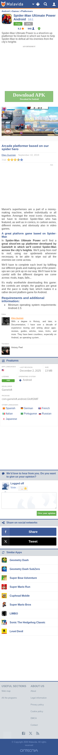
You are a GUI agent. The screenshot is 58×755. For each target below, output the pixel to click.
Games (15, 11)
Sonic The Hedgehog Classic (27, 622)
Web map (6, 691)
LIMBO (14, 613)
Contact (34, 725)
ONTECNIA (29, 750)
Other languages (10, 405)
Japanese (11, 419)
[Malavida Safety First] (39, 28)
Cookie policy (37, 711)
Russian (46, 413)
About (33, 691)
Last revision (26, 367)
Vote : (13, 487)
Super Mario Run (20, 586)
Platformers (27, 11)
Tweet (33, 541)
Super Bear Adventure (23, 578)
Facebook (22, 733)
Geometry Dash (19, 560)
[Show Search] (46, 4)
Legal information (39, 698)
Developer (7, 386)
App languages (9, 367)
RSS (36, 733)
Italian (9, 413)
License (5, 376)
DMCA (34, 718)
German (28, 408)
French (46, 408)
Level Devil (16, 631)
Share (33, 532)
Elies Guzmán (17, 318)
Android (6, 11)
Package (6, 396)
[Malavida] (12, 4)
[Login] (54, 4)
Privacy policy (37, 704)
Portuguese (30, 413)
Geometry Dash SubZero (25, 569)
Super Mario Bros (20, 604)
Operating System (27, 376)
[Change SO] (36, 4)
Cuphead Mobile (20, 595)
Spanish (10, 408)
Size (47, 367)
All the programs (9, 698)
